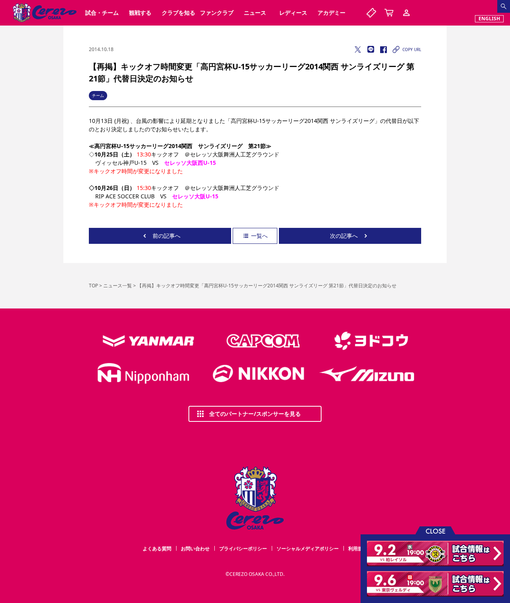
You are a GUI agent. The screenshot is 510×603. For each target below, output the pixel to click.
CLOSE (435, 530)
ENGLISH (489, 18)
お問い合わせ (195, 548)
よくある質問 (157, 548)
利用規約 (357, 548)
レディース (293, 12)
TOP (93, 285)
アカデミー (331, 12)
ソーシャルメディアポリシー (308, 548)
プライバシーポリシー (243, 548)
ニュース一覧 (117, 285)
